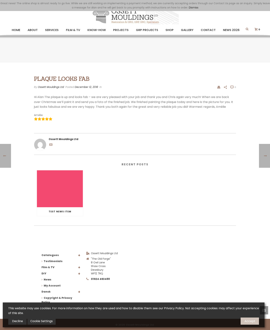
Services (52, 30)
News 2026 (231, 30)
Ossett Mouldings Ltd (51, 87)
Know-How (96, 30)
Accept (249, 321)
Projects (121, 30)
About (33, 30)
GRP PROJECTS (147, 30)
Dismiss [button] (193, 7)
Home (16, 30)
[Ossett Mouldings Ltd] (135, 15)
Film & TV (73, 30)
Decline (17, 321)
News (47, 279)
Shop (169, 30)
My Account (52, 285)
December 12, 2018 (86, 87)
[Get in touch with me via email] (50, 145)
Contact (208, 30)
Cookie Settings (41, 321)
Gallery (187, 30)
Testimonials (53, 261)
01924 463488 (100, 279)
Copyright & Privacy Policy (57, 300)
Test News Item (60, 211)
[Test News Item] (60, 188)
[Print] (218, 87)
